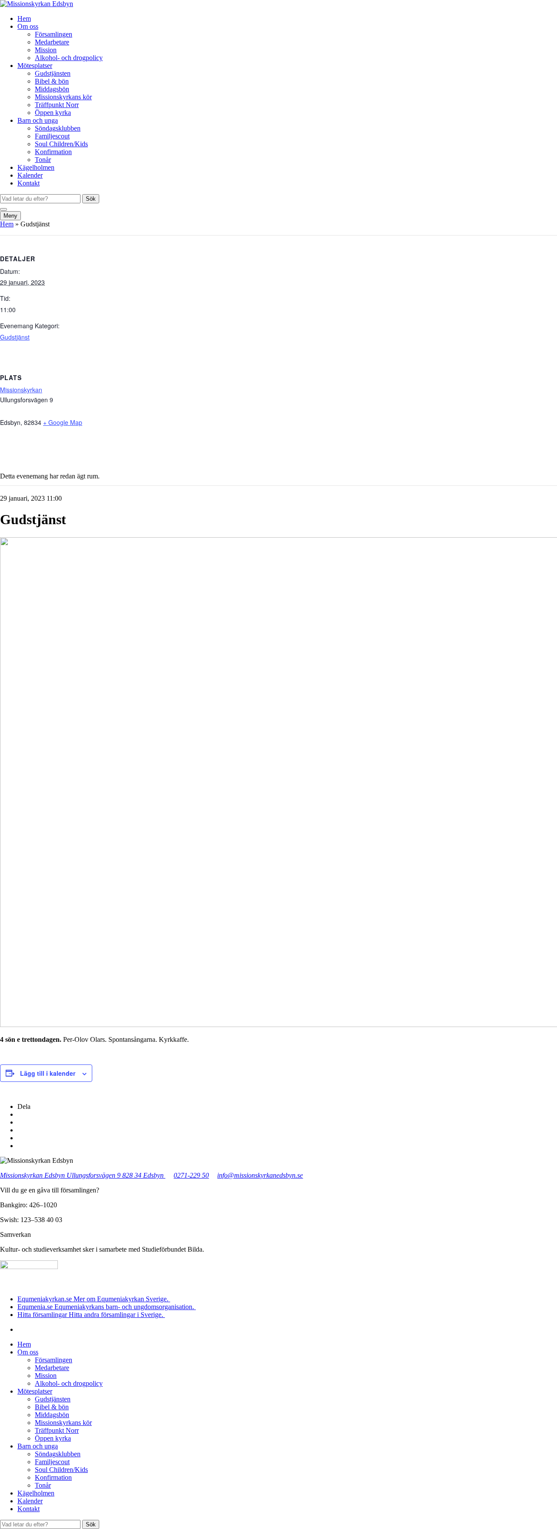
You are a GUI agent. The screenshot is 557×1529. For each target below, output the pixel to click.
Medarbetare (52, 42)
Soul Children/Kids (61, 144)
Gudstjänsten (52, 73)
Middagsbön (52, 89)
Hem (24, 18)
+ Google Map (62, 422)
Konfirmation (53, 151)
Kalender (30, 175)
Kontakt (28, 183)
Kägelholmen (35, 167)
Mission (46, 50)
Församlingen (53, 34)
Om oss (27, 26)
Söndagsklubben (58, 128)
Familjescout (52, 136)
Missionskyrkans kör (63, 97)
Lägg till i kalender (47, 1073)
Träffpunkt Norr (57, 104)
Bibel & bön (52, 81)
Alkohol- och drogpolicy (69, 57)
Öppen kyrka (53, 112)
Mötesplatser (34, 65)
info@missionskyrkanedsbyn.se (260, 1175)
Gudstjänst (15, 337)
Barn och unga (37, 120)
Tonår (43, 159)
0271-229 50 (191, 1175)
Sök (91, 198)
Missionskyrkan (21, 389)
